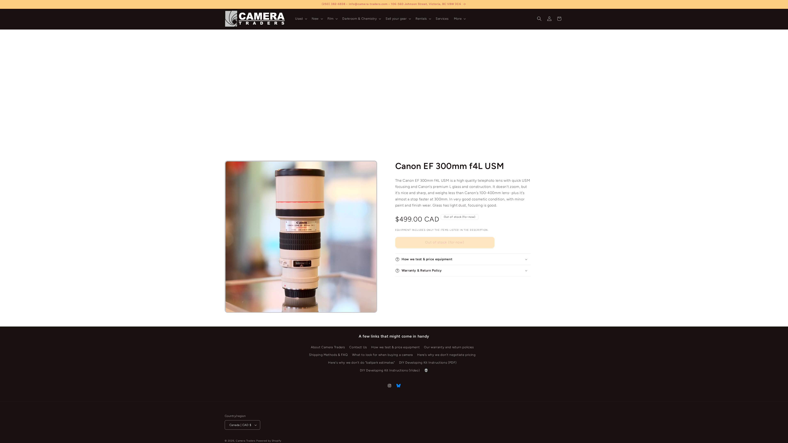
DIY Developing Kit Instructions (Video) (390, 370)
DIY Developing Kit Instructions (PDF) (427, 362)
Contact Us (358, 347)
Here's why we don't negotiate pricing (446, 355)
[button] (300, 18)
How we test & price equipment (395, 347)
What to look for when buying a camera (382, 355)
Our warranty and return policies (449, 347)
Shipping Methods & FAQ (328, 355)
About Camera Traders (328, 347)
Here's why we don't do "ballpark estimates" (361, 362)
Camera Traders (245, 440)
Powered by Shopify (268, 440)
